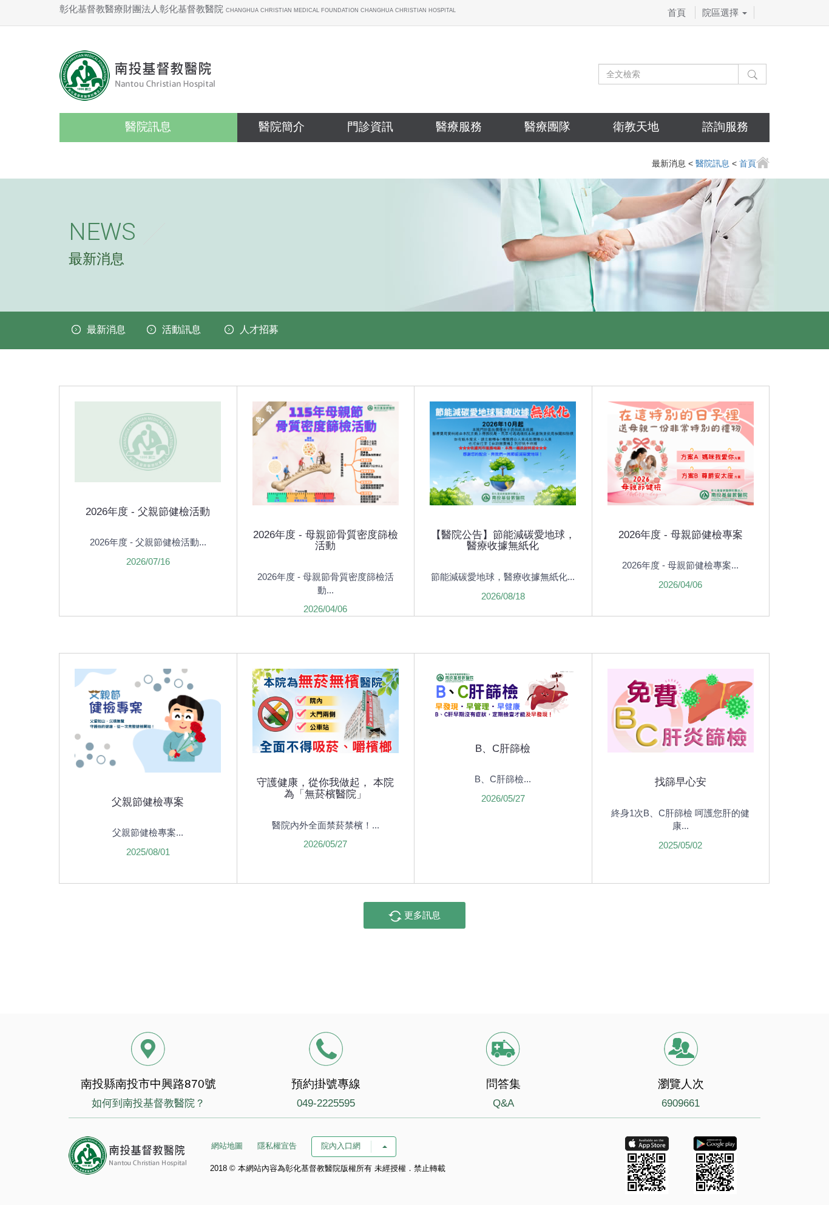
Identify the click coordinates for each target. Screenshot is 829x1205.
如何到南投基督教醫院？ (148, 1103)
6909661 (681, 1103)
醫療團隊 (547, 126)
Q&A (503, 1103)
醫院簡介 (282, 126)
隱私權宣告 (277, 1145)
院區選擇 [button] (721, 12)
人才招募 (259, 329)
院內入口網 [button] (342, 1145)
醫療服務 (459, 126)
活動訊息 (181, 329)
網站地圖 (227, 1145)
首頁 (677, 12)
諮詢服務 (725, 126)
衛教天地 (636, 126)
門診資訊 (370, 126)
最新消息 (106, 329)
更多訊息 (421, 915)
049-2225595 (326, 1103)
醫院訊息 (148, 126)
